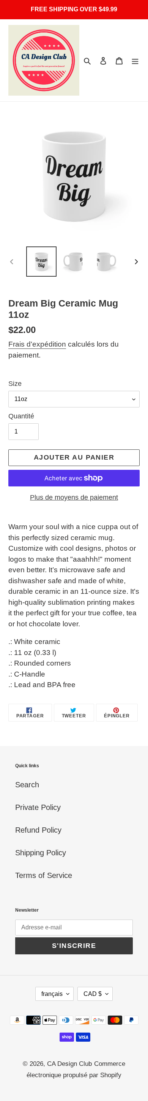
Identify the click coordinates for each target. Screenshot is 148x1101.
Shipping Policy (40, 853)
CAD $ (92, 994)
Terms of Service (43, 875)
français (52, 994)
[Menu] (135, 60)
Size (15, 383)
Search (27, 784)
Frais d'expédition (37, 344)
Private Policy (38, 807)
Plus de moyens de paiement (74, 497)
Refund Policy (38, 830)
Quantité (21, 416)
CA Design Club (69, 1063)
